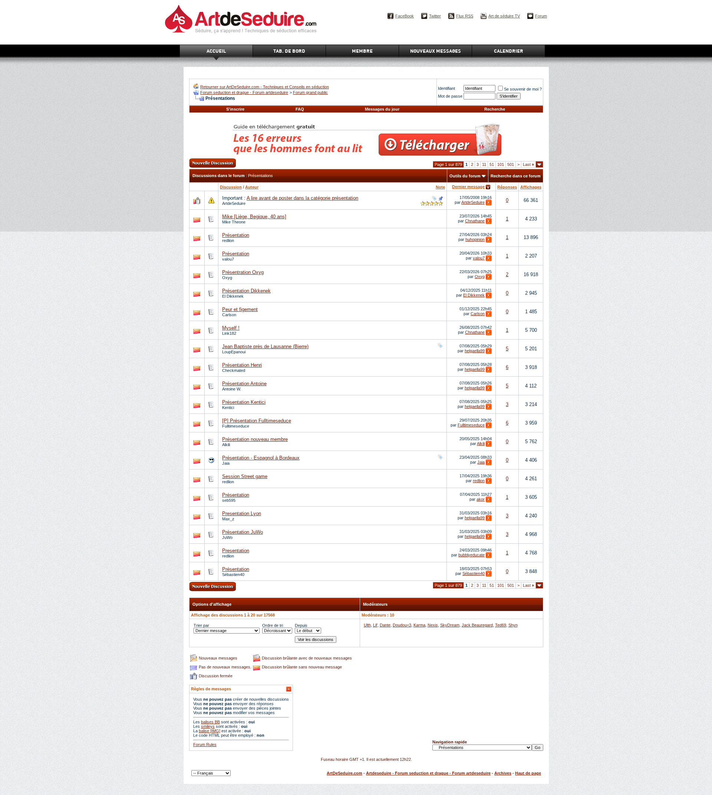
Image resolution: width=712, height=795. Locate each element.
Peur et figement (240, 309)
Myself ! (231, 328)
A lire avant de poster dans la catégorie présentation (302, 198)
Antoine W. (231, 389)
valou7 (228, 259)
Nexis (433, 625)
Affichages (530, 187)
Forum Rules (205, 744)
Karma (419, 625)
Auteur (251, 187)
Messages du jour (382, 109)
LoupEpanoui (233, 352)
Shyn (513, 625)
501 (510, 164)
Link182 (229, 333)
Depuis (301, 625)
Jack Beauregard (477, 625)
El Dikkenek (233, 296)
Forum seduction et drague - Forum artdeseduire (244, 92)
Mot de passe (450, 96)
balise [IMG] (209, 731)
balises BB (210, 722)
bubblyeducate (471, 555)
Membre (362, 51)
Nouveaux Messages (435, 51)
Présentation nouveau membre (255, 439)
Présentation (235, 235)
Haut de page (528, 773)
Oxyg (227, 277)
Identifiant (446, 88)
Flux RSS (464, 16)
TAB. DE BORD (289, 51)
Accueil (216, 51)
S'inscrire (235, 109)
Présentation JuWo (242, 532)
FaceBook (404, 16)
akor (481, 499)
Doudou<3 (402, 625)
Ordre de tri (272, 625)
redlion (228, 240)
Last (528, 164)
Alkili (226, 444)
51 (492, 164)
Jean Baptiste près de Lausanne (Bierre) (265, 346)
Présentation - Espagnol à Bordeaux (261, 458)
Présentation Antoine (244, 383)
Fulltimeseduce (235, 426)
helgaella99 (475, 351)
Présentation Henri (242, 365)
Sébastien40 (233, 574)
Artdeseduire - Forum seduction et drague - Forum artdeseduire (428, 773)
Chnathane (475, 221)
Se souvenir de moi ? (523, 89)
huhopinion (475, 239)
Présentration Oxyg (243, 272)
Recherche (494, 109)
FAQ (300, 109)
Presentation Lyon (241, 513)
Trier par (201, 625)
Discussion (231, 187)
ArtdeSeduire (233, 203)
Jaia (226, 463)
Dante (385, 625)
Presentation (235, 550)
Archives (502, 773)
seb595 (228, 500)
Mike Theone (233, 222)
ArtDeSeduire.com (344, 773)
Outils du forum (465, 176)
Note (440, 187)
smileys (208, 726)
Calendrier (508, 51)
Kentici (228, 407)
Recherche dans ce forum (516, 176)
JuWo (227, 537)
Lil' (375, 625)
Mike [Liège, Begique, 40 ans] (254, 216)
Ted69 (500, 625)
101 (500, 164)
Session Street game (244, 476)
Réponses (507, 187)
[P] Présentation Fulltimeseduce (256, 420)
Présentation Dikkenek (246, 291)
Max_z (228, 519)
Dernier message (468, 186)
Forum (541, 16)
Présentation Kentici (244, 402)
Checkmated (233, 370)
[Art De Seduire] (196, 87)
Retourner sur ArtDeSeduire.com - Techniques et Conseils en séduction (264, 87)
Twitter (435, 16)
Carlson (229, 315)
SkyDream (449, 625)
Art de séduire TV (504, 16)
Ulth (367, 625)
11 (484, 164)
